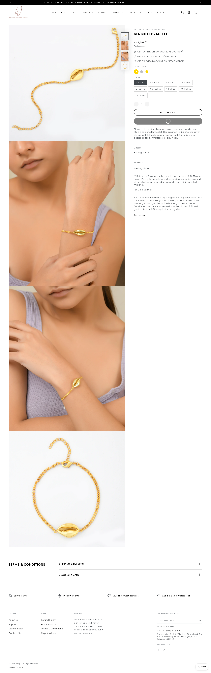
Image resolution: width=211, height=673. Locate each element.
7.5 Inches (185, 82)
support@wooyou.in (172, 630)
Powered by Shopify (17, 667)
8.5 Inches (155, 89)
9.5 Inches (186, 89)
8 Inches (140, 89)
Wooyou (19, 664)
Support (13, 624)
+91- (162, 627)
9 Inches (170, 89)
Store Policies (16, 628)
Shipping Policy (49, 633)
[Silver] (141, 71)
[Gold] (136, 71)
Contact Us (15, 633)
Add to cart (168, 112)
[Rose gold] (147, 71)
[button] (182, 12)
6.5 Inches (155, 82)
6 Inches (140, 82)
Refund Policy (48, 620)
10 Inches (140, 95)
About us (14, 620)
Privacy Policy (48, 624)
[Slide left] (11, 2)
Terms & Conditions (52, 628)
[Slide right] (200, 2)
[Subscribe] (200, 621)
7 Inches (170, 82)
